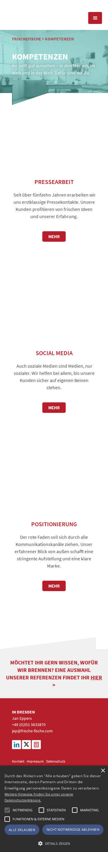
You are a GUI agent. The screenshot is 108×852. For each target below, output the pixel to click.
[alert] (54, 809)
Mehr (54, 236)
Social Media (54, 353)
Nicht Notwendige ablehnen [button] (72, 829)
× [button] (102, 771)
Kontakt (18, 761)
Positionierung (54, 524)
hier (96, 677)
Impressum (35, 761)
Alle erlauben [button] (22, 829)
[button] (7, 810)
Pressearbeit (54, 181)
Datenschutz (55, 761)
